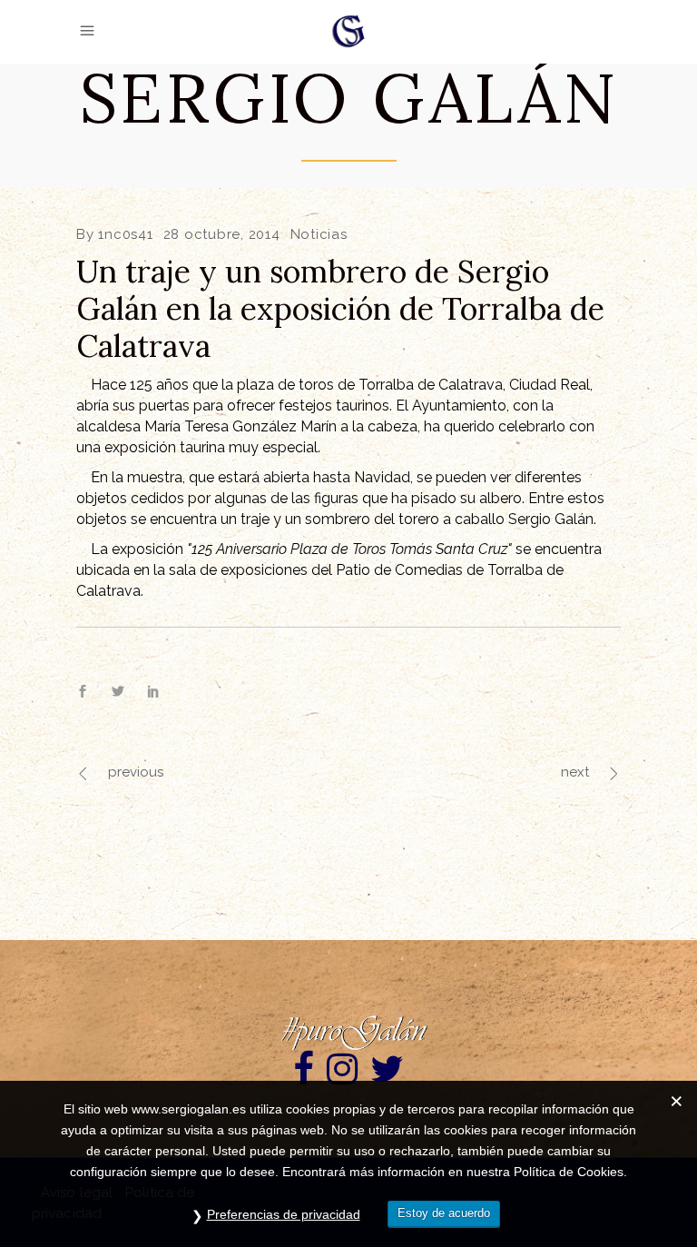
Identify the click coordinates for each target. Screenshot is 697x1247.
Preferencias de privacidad (283, 1214)
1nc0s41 (125, 234)
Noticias (319, 234)
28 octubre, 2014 (221, 234)
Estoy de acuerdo (444, 1213)
